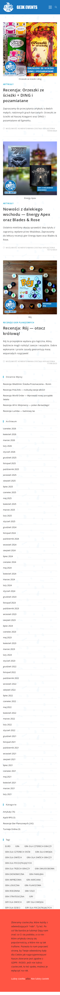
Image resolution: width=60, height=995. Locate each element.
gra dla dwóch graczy (39, 857)
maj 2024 (7, 567)
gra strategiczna (14, 896)
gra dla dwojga (43, 852)
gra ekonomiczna (14, 874)
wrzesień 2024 (9, 544)
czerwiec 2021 (9, 770)
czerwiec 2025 (9, 492)
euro (8, 846)
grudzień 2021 (9, 736)
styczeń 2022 (9, 730)
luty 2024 (7, 585)
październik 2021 (11, 747)
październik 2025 (11, 469)
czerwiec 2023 (9, 631)
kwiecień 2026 (9, 434)
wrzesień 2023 (9, 614)
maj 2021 (7, 776)
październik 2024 (11, 538)
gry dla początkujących (38, 907)
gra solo (30, 891)
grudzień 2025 (9, 457)
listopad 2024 (9, 533)
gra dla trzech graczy (17, 868)
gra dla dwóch (13, 857)
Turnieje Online (10, 829)
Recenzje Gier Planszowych (18, 322)
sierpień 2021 (9, 759)
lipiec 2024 (8, 556)
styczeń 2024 (9, 591)
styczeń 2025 (9, 521)
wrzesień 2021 (9, 753)
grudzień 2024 (9, 527)
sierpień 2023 (9, 620)
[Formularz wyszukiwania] (54, 7)
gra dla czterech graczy (38, 846)
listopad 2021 (9, 741)
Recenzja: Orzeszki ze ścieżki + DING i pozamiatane (23, 95)
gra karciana (33, 879)
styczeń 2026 (9, 451)
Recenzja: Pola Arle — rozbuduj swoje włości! (24, 389)
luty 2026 (7, 445)
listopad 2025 (9, 463)
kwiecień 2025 (9, 504)
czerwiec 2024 (9, 562)
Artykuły (8, 84)
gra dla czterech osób (17, 852)
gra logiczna (12, 885)
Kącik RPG (7, 817)
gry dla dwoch (13, 902)
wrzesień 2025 (9, 474)
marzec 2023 (9, 649)
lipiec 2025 (8, 486)
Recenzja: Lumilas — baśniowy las (19, 411)
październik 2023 (11, 608)
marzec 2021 (9, 788)
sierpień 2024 (9, 550)
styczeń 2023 (9, 660)
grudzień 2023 (9, 596)
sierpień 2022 (9, 689)
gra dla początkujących (18, 863)
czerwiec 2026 (9, 428)
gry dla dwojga (35, 902)
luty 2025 (7, 515)
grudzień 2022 (9, 666)
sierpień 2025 (9, 480)
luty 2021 (7, 794)
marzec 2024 (9, 579)
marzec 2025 (9, 509)
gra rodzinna (12, 891)
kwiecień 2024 (9, 573)
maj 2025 (7, 498)
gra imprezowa (13, 879)
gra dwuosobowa (45, 868)
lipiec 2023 (8, 625)
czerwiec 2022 (9, 701)
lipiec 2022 (8, 695)
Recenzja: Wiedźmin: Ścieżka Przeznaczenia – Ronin (27, 384)
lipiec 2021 (8, 765)
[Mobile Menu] (50, 7)
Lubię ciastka (18, 978)
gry (31, 896)
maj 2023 (7, 637)
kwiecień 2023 (9, 643)
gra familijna (36, 874)
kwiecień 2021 (9, 782)
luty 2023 (7, 654)
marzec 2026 (9, 440)
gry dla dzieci (12, 907)
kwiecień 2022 (9, 712)
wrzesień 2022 (9, 683)
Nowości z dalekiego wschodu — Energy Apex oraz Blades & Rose (26, 214)
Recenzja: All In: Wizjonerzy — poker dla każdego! (26, 405)
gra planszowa (33, 885)
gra (17, 846)
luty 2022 (7, 724)
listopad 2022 (9, 672)
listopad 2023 (9, 602)
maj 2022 (7, 707)
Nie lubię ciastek (40, 978)
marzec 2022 (9, 718)
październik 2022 (11, 678)
